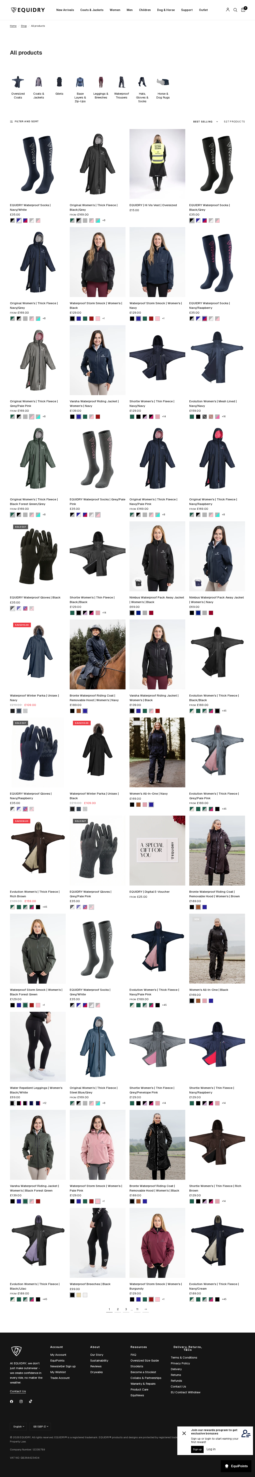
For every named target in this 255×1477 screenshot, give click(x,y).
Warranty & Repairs (143, 1384)
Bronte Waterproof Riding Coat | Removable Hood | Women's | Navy (94, 698)
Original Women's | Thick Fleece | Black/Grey (94, 207)
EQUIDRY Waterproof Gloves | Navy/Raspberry (31, 796)
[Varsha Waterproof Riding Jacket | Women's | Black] (157, 654)
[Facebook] (14, 1401)
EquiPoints (57, 1360)
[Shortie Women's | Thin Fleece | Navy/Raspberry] (217, 1047)
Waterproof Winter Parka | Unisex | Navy (34, 698)
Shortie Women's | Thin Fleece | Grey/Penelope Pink (151, 1090)
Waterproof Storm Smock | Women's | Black (96, 305)
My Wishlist (58, 1372)
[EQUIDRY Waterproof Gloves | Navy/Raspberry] (38, 752)
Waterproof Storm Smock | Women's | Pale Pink (96, 1188)
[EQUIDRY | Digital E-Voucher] (157, 851)
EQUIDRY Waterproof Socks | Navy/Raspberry (209, 305)
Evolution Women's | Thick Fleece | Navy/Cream (214, 1286)
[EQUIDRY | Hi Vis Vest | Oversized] (157, 164)
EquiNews (137, 1395)
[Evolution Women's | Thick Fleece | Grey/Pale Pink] (217, 752)
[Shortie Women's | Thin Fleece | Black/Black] (98, 556)
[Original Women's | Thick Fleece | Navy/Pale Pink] (157, 458)
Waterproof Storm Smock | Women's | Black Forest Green (36, 992)
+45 (224, 710)
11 (137, 1309)
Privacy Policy (180, 1363)
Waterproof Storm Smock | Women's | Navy (155, 305)
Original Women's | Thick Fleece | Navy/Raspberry (213, 501)
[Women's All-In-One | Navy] (157, 752)
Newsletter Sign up (63, 1366)
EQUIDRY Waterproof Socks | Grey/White (90, 992)
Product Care (139, 1389)
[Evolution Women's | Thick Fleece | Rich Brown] (38, 851)
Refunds (176, 1381)
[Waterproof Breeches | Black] (98, 1243)
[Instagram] (24, 1401)
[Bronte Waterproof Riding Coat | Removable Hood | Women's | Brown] (217, 851)
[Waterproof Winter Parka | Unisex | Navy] (38, 654)
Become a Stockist (143, 1372)
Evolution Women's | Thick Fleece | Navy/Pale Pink (154, 992)
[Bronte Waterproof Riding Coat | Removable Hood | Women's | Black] (157, 1145)
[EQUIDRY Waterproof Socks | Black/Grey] (217, 164)
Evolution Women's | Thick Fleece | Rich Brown (35, 894)
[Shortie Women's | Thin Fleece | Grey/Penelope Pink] (157, 1047)
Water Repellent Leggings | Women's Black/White (36, 1090)
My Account (58, 1355)
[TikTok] (33, 1401)
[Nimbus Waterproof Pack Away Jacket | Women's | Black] (157, 556)
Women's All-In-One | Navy (148, 793)
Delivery (176, 1369)
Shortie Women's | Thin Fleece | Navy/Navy (151, 403)
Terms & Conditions (184, 1357)
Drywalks (96, 1372)
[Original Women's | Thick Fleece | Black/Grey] (98, 164)
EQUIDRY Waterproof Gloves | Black (35, 597)
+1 (103, 318)
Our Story (96, 1355)
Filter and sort (27, 121)
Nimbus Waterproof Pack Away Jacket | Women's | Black (156, 599)
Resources (138, 1347)
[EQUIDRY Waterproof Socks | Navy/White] (38, 164)
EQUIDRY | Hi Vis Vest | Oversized (153, 205)
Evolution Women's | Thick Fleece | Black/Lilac (35, 1286)
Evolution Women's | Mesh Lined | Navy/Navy (213, 403)
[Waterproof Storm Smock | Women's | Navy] (157, 262)
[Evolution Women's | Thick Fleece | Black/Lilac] (38, 1243)
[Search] (235, 10)
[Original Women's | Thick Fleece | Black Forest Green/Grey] (38, 458)
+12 (44, 1103)
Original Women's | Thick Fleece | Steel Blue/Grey (94, 1090)
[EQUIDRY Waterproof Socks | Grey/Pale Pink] (98, 458)
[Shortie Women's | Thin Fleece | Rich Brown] (217, 1145)
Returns (176, 1375)
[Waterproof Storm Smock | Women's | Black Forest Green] (38, 949)
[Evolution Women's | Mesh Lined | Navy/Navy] (217, 360)
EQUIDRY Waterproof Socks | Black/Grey (209, 207)
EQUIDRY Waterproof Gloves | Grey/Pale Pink (90, 894)
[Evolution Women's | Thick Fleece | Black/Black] (217, 654)
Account (56, 1347)
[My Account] (227, 10)
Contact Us (178, 1386)
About (95, 1347)
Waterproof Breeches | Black (90, 1284)
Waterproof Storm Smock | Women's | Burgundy (155, 1286)
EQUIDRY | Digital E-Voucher (149, 892)
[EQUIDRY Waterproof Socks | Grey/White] (98, 949)
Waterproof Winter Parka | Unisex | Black (94, 796)
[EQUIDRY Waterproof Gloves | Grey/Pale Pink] (98, 851)
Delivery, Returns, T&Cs (188, 1348)
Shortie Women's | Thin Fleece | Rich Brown (215, 1188)
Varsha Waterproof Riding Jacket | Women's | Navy (94, 403)
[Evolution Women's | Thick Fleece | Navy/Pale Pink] (157, 949)
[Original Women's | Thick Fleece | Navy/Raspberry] (217, 458)
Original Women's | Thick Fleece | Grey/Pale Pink (34, 403)
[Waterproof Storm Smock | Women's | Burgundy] (157, 1243)
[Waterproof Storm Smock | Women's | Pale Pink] (98, 1145)
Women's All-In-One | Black (208, 990)
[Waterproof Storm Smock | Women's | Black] (98, 262)
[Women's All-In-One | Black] (217, 949)
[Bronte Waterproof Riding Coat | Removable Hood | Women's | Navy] (98, 654)
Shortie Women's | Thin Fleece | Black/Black (92, 599)
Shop (24, 26)
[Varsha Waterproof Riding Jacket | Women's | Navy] (98, 360)
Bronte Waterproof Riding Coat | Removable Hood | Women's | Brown (214, 894)
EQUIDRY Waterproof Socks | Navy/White (30, 207)
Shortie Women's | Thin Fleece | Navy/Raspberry (211, 1090)
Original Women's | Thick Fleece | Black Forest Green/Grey (34, 501)
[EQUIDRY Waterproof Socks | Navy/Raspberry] (217, 262)
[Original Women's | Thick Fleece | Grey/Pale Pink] (38, 360)
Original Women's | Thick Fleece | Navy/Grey (34, 305)
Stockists (136, 1366)
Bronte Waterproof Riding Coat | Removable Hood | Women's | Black (154, 1188)
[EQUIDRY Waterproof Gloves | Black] (38, 556)
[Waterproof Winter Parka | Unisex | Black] (98, 752)
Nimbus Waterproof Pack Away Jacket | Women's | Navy (216, 599)
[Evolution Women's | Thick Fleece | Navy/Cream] (217, 1243)
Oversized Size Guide (144, 1360)
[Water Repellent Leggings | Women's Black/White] (38, 1047)
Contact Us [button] (18, 1391)
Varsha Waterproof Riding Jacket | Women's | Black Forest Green (34, 1188)
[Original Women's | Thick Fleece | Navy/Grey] (38, 262)
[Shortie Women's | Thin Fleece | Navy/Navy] (157, 360)
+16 (224, 416)
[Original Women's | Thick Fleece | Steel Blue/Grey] (98, 1047)
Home (13, 26)
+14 (164, 416)
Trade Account (60, 1378)
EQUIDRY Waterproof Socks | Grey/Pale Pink (97, 501)
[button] (12, 220)
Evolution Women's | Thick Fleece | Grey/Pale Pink (214, 796)
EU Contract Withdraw (185, 1392)
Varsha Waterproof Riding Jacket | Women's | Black (153, 698)
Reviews (96, 1366)
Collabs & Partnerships (145, 1378)
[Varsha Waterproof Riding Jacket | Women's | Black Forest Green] (38, 1145)
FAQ (133, 1355)
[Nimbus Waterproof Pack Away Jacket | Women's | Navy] (217, 556)
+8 (103, 220)
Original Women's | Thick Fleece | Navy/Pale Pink (153, 501)
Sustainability (99, 1360)
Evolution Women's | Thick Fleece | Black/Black (214, 698)
